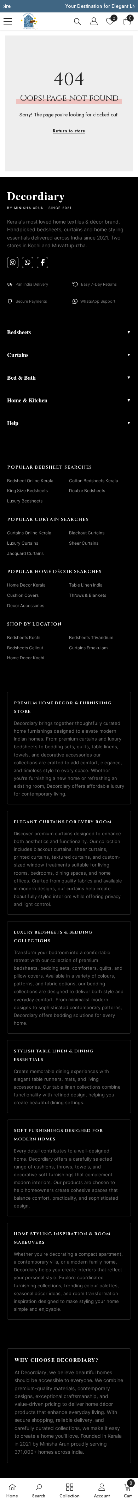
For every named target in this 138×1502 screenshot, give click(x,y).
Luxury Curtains (22, 543)
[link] (38, 1490)
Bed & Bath (69, 377)
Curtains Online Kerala (29, 532)
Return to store (69, 131)
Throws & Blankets (87, 595)
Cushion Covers (23, 595)
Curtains (69, 355)
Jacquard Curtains (25, 553)
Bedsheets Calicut (25, 647)
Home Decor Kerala (26, 585)
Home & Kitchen (69, 400)
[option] (69, 6)
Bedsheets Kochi (23, 637)
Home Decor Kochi (25, 657)
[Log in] (94, 21)
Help (69, 423)
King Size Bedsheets (27, 490)
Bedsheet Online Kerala (30, 480)
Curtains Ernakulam (88, 647)
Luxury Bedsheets (24, 501)
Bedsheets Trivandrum (91, 637)
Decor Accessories (25, 605)
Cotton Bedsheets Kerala (93, 480)
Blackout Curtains (86, 532)
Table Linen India (86, 585)
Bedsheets (69, 332)
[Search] (77, 21)
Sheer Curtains (83, 543)
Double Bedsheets (87, 490)
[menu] (8, 21)
